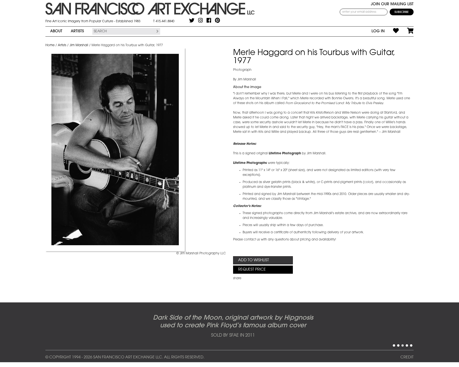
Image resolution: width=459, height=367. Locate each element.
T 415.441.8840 (163, 21)
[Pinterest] (217, 20)
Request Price (252, 270)
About (56, 31)
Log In (378, 31)
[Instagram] (200, 20)
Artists (77, 31)
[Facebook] (209, 20)
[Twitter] (191, 20)
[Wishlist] (392, 31)
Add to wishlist (253, 260)
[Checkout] (406, 31)
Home (50, 45)
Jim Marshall (79, 45)
